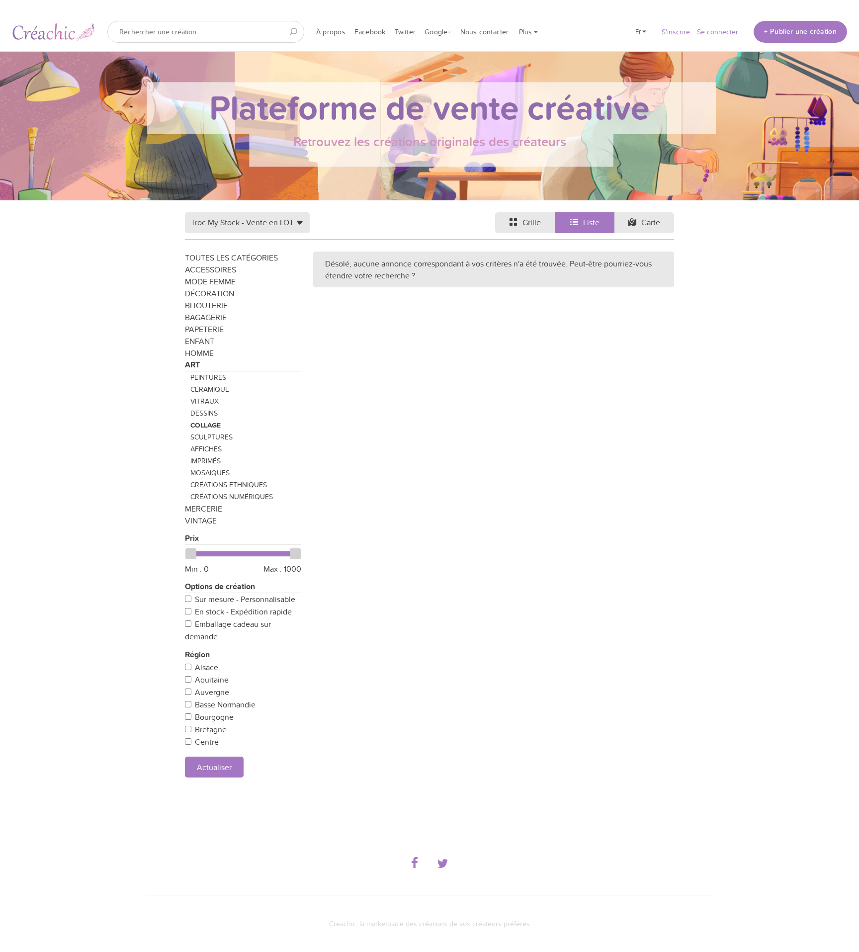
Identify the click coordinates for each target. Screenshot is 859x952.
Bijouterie (206, 305)
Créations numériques (231, 497)
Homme (199, 352)
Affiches (206, 449)
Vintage (201, 520)
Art (192, 364)
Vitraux (204, 401)
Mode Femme (210, 281)
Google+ (438, 32)
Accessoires (210, 269)
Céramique (209, 389)
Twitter (405, 32)
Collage (205, 425)
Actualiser (214, 767)
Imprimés (205, 461)
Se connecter (717, 32)
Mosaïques (210, 473)
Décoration (209, 293)
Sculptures (211, 437)
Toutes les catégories (231, 257)
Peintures (208, 377)
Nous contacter (484, 32)
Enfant (199, 341)
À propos (330, 32)
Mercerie (203, 508)
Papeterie (204, 329)
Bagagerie (206, 317)
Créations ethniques (228, 485)
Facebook (370, 32)
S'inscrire (676, 32)
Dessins (204, 413)
